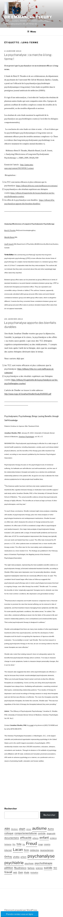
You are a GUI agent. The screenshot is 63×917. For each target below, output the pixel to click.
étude (26, 872)
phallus (16, 857)
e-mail (31, 725)
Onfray (8, 856)
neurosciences (46, 850)
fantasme (7, 844)
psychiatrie (14, 862)
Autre (51, 829)
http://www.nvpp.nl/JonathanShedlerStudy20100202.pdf (27, 394)
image (40, 844)
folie (19, 844)
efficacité (25, 837)
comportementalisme (26, 833)
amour (28, 829)
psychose (29, 863)
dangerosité (51, 833)
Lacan (18, 850)
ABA (7, 828)
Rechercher (10, 808)
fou (24, 844)
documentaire (11, 838)
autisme (39, 828)
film (13, 844)
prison (23, 857)
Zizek (20, 872)
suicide (48, 867)
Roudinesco (20, 868)
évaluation (34, 872)
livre (26, 850)
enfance (35, 838)
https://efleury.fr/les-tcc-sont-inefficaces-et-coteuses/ (37, 186)
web (15, 872)
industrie (47, 844)
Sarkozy (31, 868)
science (39, 868)
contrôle (42, 833)
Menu (33, 31)
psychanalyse (41, 856)
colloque (8, 833)
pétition (8, 867)
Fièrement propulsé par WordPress (20, 910)
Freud (31, 843)
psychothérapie (43, 863)
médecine (34, 850)
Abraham (14, 829)
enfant (44, 837)
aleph (22, 828)
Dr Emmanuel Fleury (28, 17)
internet (8, 850)
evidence (53, 838)
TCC (55, 868)
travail (8, 872)
